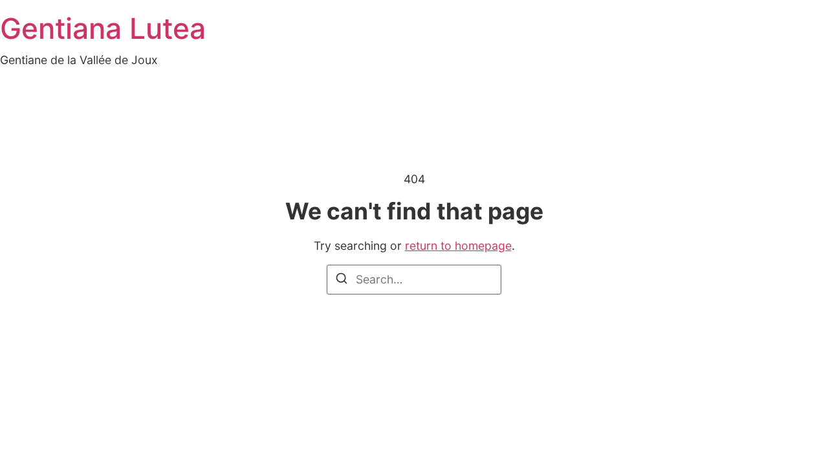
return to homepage (458, 245)
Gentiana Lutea (103, 28)
